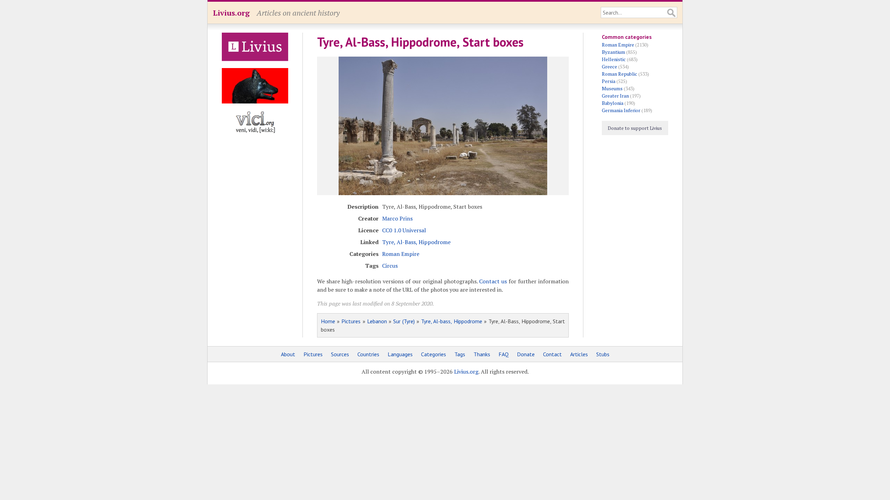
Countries (368, 354)
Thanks (482, 354)
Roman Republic (619, 73)
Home (328, 321)
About (288, 354)
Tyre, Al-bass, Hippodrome (451, 321)
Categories (433, 354)
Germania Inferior (621, 110)
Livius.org (231, 13)
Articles (579, 354)
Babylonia (612, 103)
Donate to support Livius (635, 128)
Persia (608, 81)
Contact (552, 354)
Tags (459, 354)
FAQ (504, 354)
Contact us (493, 281)
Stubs (602, 354)
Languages (400, 354)
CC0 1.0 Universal (404, 230)
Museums (612, 88)
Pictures (351, 321)
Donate (526, 354)
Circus (390, 265)
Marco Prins (397, 218)
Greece (609, 66)
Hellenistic (614, 59)
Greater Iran (615, 95)
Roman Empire (400, 254)
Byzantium (613, 52)
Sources (340, 354)
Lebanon (377, 321)
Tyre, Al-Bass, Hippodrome (416, 242)
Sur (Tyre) (404, 321)
